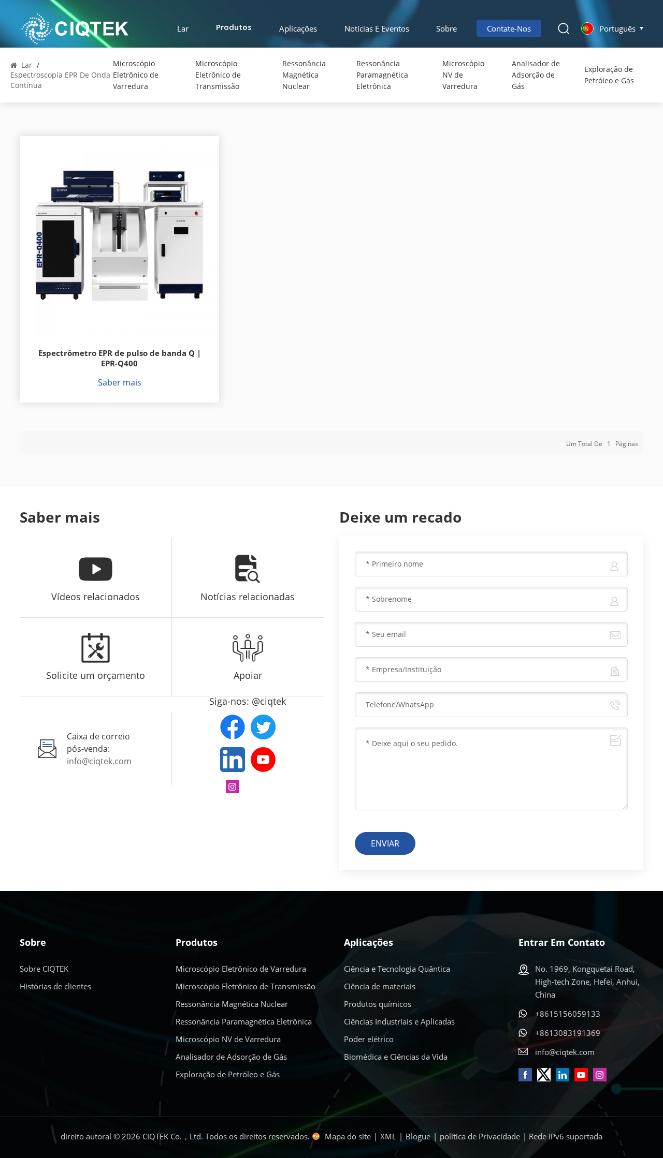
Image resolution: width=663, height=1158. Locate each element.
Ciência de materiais (379, 986)
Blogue (418, 1136)
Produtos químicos (377, 1004)
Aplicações (298, 28)
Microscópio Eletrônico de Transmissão (218, 74)
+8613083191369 (567, 1033)
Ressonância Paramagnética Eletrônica (382, 74)
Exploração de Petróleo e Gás (609, 74)
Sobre (446, 28)
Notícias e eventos (376, 28)
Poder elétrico (369, 1039)
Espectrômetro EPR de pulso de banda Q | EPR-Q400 (119, 358)
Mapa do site (348, 1136)
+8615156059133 (567, 1013)
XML (388, 1136)
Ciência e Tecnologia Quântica (397, 968)
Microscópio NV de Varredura (463, 74)
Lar (183, 28)
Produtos (234, 28)
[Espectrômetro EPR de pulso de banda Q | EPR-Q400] (119, 235)
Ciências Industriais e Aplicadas (399, 1021)
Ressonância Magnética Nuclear (304, 74)
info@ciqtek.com (99, 761)
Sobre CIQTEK (44, 968)
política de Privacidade (480, 1136)
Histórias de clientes (55, 986)
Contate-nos (509, 28)
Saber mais (119, 382)
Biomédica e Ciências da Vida (396, 1056)
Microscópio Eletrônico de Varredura (135, 74)
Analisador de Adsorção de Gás (536, 74)
